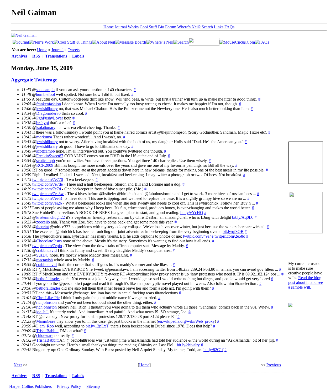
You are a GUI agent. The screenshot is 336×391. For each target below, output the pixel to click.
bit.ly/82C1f (213, 349)
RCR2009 (44, 165)
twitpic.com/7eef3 (47, 198)
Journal (121, 27)
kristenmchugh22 (50, 217)
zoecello (43, 222)
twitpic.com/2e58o (229, 236)
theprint (42, 227)
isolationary (45, 127)
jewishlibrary (47, 108)
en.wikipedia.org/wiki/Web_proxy (186, 321)
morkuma (44, 137)
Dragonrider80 (48, 113)
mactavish (44, 260)
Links (218, 27)
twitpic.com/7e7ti (46, 189)
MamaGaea (45, 321)
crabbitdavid (46, 250)
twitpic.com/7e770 (47, 179)
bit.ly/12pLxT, (97, 326)
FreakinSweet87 (49, 156)
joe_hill (42, 312)
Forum (170, 27)
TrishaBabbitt (47, 331)
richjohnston (46, 302)
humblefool (45, 94)
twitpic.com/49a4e (198, 236)
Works (133, 27)
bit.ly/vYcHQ (191, 212)
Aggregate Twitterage (34, 79)
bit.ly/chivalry (188, 345)
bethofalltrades (48, 279)
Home (108, 27)
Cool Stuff (148, 27)
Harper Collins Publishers (30, 386)
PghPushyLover (49, 118)
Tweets (74, 50)
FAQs (229, 27)
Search (207, 27)
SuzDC (42, 255)
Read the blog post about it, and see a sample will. (305, 282)
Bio (161, 27)
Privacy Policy (69, 386)
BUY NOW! (306, 175)
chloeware (44, 335)
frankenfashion (48, 104)
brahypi (42, 123)
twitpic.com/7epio (47, 245)
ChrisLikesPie (48, 297)
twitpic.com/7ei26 (47, 203)
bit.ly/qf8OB (233, 231)
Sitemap (93, 386)
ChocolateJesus (49, 241)
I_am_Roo (45, 326)
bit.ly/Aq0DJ (243, 217)
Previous (273, 365)
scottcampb (45, 89)
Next (18, 365)
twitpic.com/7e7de (47, 184)
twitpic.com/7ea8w (48, 193)
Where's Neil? (189, 27)
